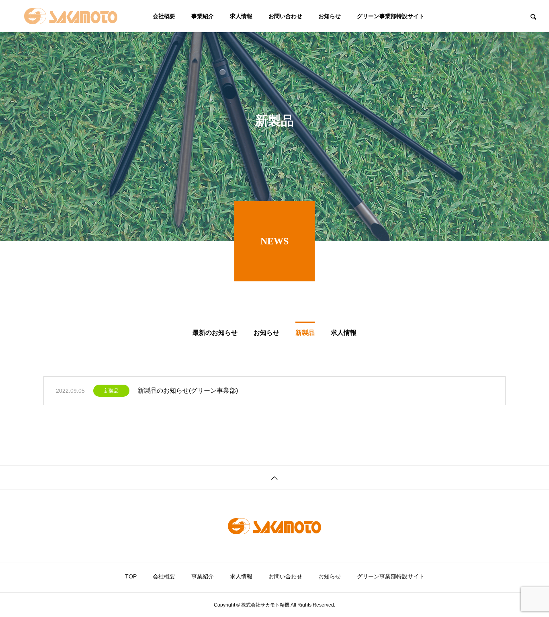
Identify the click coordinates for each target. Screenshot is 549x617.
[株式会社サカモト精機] (70, 16)
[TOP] (274, 477)
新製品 (111, 391)
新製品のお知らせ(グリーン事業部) (187, 390)
